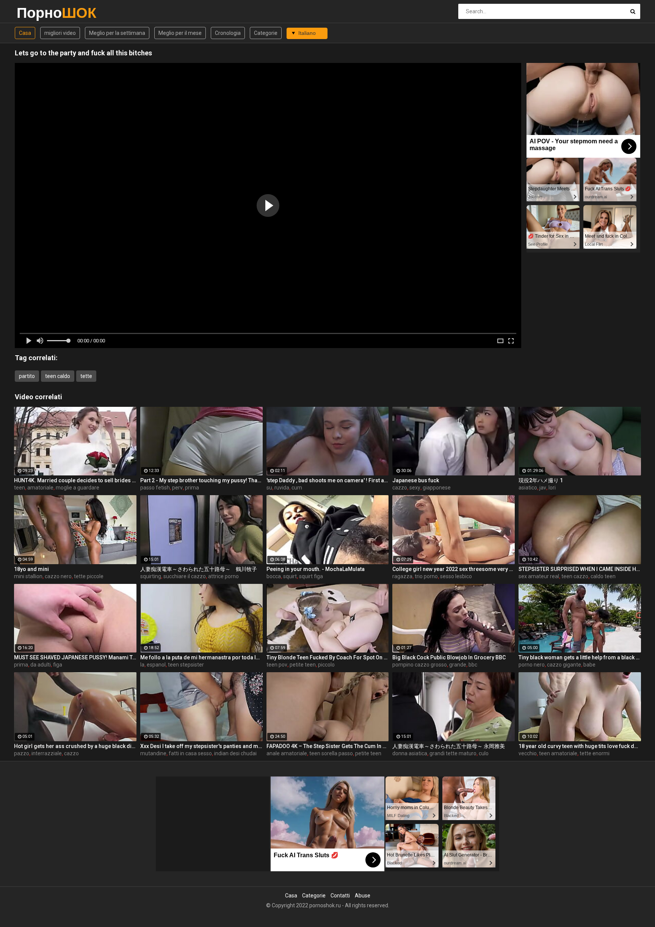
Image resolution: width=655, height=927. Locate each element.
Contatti (340, 895)
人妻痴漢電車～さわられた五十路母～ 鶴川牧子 (198, 569)
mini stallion (28, 576)
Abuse (362, 895)
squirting (150, 576)
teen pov (276, 665)
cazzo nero (58, 576)
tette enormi (595, 753)
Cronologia (228, 33)
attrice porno (223, 576)
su (269, 488)
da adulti (40, 665)
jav (542, 488)
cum (296, 488)
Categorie (265, 33)
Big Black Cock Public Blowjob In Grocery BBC (449, 657)
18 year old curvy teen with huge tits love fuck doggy (580, 746)
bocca (273, 576)
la (142, 665)
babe (589, 665)
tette (86, 376)
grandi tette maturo (452, 753)
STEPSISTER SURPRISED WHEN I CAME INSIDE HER (580, 569)
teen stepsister (186, 665)
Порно (36, 13)
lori (552, 488)
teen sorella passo (331, 753)
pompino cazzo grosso (419, 665)
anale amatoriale (286, 753)
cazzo (399, 488)
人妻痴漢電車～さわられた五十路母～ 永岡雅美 (448, 746)
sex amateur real (539, 576)
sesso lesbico (456, 576)
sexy (414, 488)
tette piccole (88, 576)
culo (484, 753)
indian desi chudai (235, 753)
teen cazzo (574, 576)
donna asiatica (409, 753)
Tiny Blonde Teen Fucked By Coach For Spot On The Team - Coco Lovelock (327, 657)
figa (57, 665)
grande (457, 665)
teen (19, 488)
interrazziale (46, 753)
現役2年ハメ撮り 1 (541, 480)
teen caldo (57, 376)
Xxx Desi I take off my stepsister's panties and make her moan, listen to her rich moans (201, 746)
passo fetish (155, 488)
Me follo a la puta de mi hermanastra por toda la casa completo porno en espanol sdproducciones (201, 657)
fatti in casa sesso (190, 753)
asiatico (528, 488)
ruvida (281, 488)
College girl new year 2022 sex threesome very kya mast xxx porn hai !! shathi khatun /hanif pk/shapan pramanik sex (453, 569)
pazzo (21, 753)
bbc (473, 665)
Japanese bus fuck (415, 480)
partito (27, 376)
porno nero (532, 665)
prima (192, 488)
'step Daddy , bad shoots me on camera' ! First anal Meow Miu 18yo (327, 480)
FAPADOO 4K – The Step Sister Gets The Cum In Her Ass (327, 746)
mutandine (153, 753)
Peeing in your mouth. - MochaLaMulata (315, 569)
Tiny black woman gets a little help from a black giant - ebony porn (580, 657)
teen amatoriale (558, 753)
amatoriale (40, 488)
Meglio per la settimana (117, 33)
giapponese (437, 488)
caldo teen (603, 576)
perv (177, 488)
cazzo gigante (564, 665)
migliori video (60, 33)
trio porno (426, 576)
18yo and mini (31, 569)
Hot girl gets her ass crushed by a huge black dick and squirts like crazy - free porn (75, 746)
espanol (156, 665)
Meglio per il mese (180, 33)
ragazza (402, 576)
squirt (290, 576)
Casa (25, 33)
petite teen (303, 665)
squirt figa (311, 576)
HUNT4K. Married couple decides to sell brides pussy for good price (75, 480)
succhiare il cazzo (184, 576)
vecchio (528, 753)
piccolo (326, 665)
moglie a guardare (77, 488)
